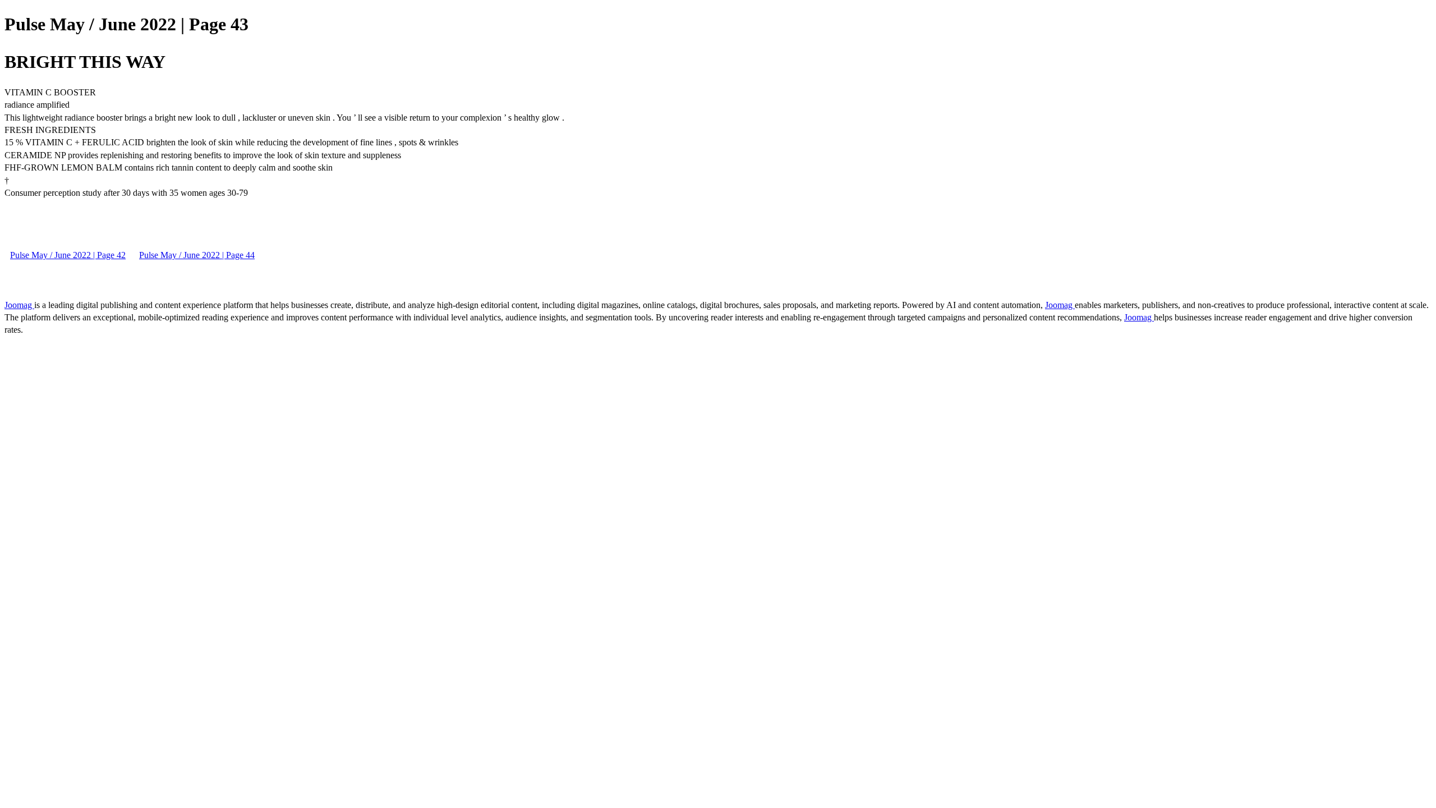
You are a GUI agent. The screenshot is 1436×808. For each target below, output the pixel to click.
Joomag (19, 305)
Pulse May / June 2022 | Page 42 (68, 255)
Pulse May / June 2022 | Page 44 (197, 255)
